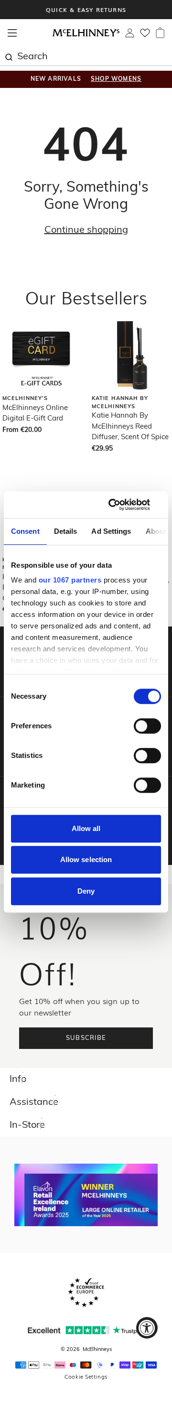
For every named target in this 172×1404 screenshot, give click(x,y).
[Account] (129, 35)
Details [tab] (65, 531)
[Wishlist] (145, 36)
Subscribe (86, 1038)
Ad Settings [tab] (111, 531)
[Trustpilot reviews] (86, 1330)
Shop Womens (116, 79)
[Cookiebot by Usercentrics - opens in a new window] (121, 504)
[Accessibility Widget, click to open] (147, 1328)
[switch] (147, 726)
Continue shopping (86, 230)
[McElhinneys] (86, 35)
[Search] (8, 55)
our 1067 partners (70, 580)
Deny (86, 891)
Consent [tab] (25, 531)
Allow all (86, 828)
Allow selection (86, 859)
